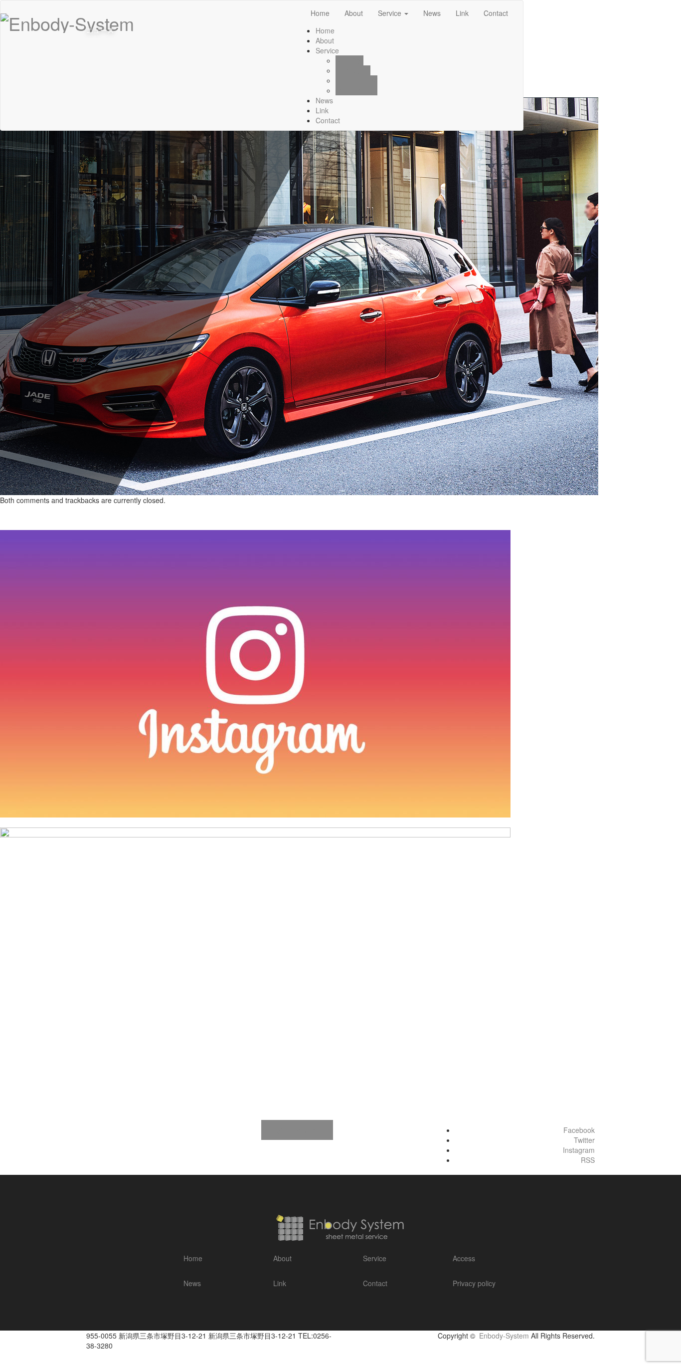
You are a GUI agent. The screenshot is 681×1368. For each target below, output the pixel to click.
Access (464, 1258)
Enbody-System (504, 1336)
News (324, 100)
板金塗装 (349, 60)
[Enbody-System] (67, 20)
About (325, 40)
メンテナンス (356, 90)
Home (192, 1258)
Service (327, 50)
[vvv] (299, 295)
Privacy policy (474, 1283)
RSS (588, 1160)
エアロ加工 (353, 70)
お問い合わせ (297, 1130)
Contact (328, 120)
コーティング (356, 80)
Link (322, 110)
